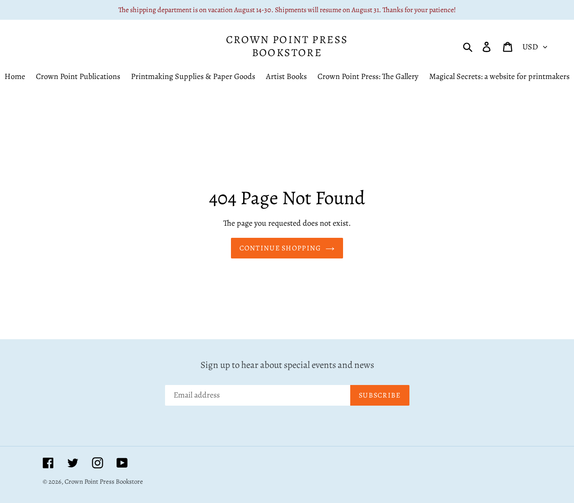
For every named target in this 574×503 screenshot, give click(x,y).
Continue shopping (280, 248)
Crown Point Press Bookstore (287, 46)
